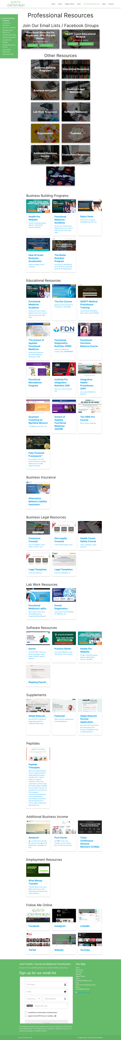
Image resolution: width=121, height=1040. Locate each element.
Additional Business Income (9, 45)
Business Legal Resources (7, 30)
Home (53, 4)
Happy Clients (69, 4)
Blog (103, 4)
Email (77, 987)
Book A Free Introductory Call (85, 985)
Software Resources (9, 37)
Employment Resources (7, 50)
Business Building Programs (9, 18)
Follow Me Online (8, 54)
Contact (111, 4)
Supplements (7, 40)
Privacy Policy (82, 1037)
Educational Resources (6, 23)
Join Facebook (46, 45)
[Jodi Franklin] (15, 5)
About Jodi (79, 970)
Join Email (33, 45)
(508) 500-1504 (84, 989)
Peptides (5, 42)
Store (79, 4)
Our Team (79, 972)
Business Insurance (9, 28)
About (60, 4)
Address (78, 974)
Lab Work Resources (9, 35)
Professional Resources (92, 4)
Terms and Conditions (95, 1037)
